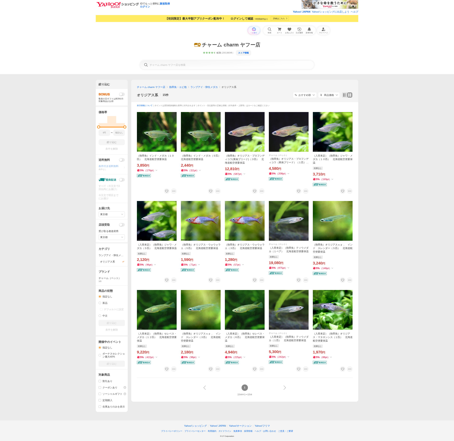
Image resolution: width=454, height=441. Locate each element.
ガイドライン (224, 431)
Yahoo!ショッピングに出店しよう (330, 11)
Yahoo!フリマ (262, 425)
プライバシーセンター (195, 431)
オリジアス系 (147, 95)
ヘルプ (354, 11)
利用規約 (212, 431)
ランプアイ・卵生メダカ (204, 87)
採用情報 (248, 431)
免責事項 (237, 431)
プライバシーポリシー (171, 431)
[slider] (98, 127)
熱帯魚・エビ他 (178, 87)
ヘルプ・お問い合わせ (265, 431)
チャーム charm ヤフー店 (151, 87)
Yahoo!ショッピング (195, 425)
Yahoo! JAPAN (301, 11)
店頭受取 (104, 224)
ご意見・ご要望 (285, 431)
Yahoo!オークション (240, 425)
